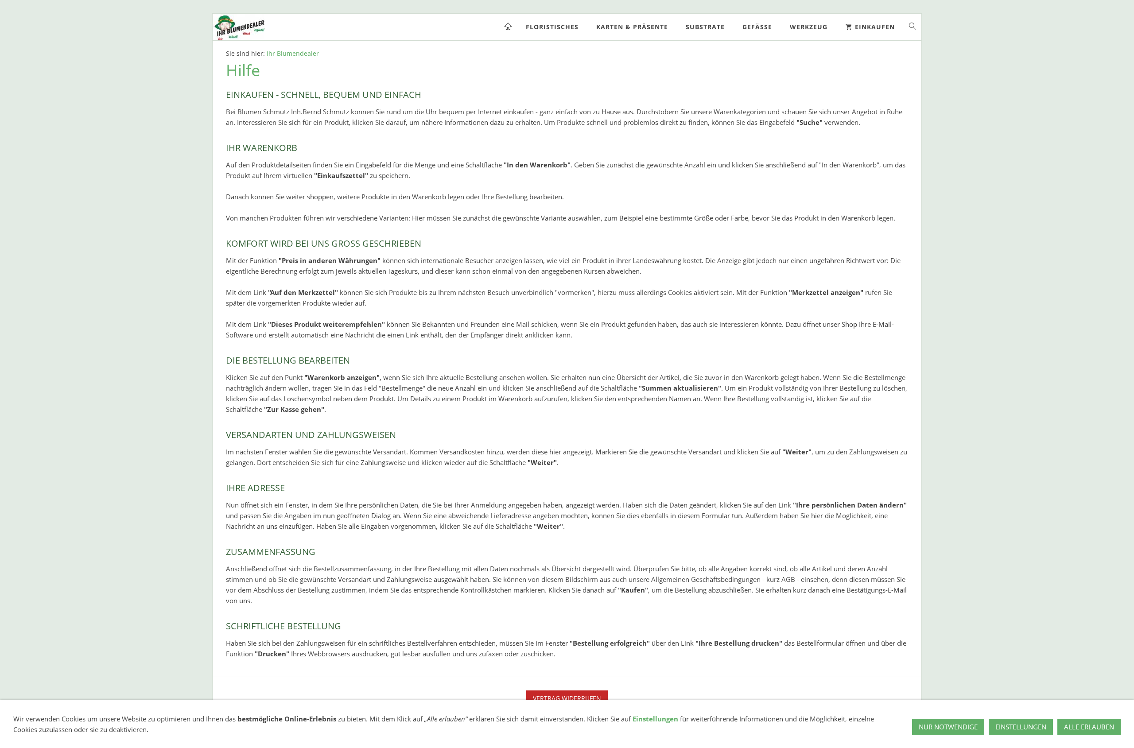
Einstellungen (655, 718)
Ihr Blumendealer (293, 54)
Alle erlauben (1089, 726)
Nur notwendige (948, 726)
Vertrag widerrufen (567, 698)
